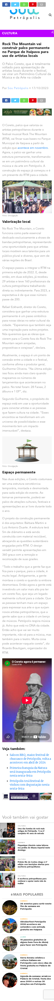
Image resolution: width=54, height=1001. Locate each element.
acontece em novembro (33, 148)
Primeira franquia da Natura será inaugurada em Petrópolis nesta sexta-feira (30, 771)
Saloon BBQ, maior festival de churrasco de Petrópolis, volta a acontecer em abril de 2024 (30, 758)
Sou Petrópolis (18, 88)
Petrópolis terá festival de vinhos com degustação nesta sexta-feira (29, 784)
